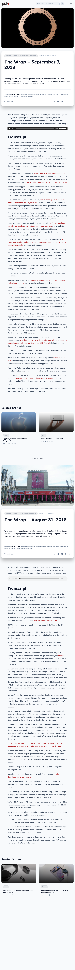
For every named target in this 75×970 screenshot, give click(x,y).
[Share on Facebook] (58, 101)
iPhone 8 (56, 358)
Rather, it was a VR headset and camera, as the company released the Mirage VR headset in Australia (37, 242)
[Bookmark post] (69, 101)
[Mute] (60, 128)
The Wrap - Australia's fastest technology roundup (21, 55)
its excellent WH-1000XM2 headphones (49, 173)
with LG (61, 656)
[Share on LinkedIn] (61, 101)
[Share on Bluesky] (54, 101)
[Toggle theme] (62, 3)
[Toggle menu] (71, 4)
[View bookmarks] (66, 3)
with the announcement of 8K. (46, 620)
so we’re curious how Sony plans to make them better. (46, 182)
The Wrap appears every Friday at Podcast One (34, 378)
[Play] (10, 128)
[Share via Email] (65, 101)
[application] (38, 128)
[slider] (64, 128)
